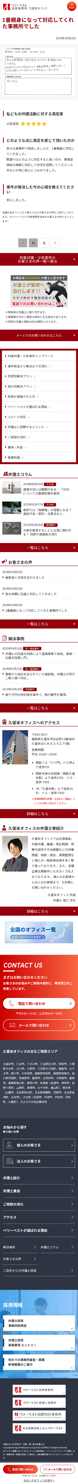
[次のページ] (55, 243)
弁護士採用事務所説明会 (17, 1323)
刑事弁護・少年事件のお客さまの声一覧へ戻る (37, 259)
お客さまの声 (12, 1258)
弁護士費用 (11, 1190)
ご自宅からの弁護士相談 (19, 1270)
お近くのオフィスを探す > (39, 1480)
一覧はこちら (37, 547)
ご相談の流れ (13, 1204)
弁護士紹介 (11, 1177)
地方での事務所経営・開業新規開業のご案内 (26, 1362)
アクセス (9, 1217)
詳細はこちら (37, 813)
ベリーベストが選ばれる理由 (25, 1230)
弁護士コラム (50, 1247)
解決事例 (9, 1247)
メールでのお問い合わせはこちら (39, 335)
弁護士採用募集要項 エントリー (22, 1342)
